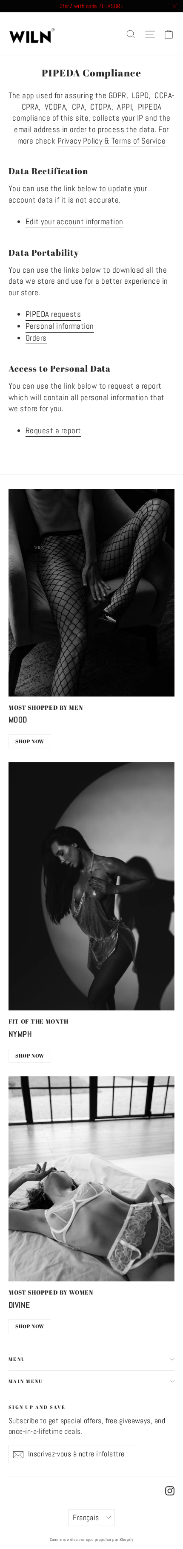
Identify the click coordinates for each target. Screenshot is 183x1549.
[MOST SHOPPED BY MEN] (91, 593)
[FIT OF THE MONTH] (91, 886)
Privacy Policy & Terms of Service (111, 140)
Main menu (26, 1381)
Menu (17, 1359)
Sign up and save (37, 1406)
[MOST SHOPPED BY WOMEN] (91, 1179)
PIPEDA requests (53, 314)
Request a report (53, 430)
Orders (36, 338)
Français (86, 1517)
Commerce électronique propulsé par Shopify (92, 1539)
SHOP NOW (29, 741)
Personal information (60, 326)
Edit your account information (74, 221)
